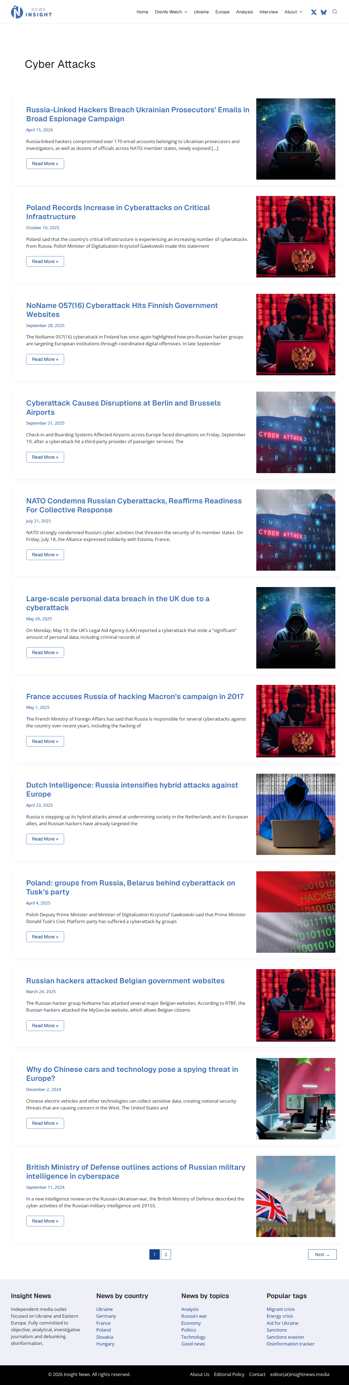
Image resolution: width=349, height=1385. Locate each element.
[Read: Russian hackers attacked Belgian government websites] (295, 1005)
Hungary (105, 1344)
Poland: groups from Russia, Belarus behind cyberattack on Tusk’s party (130, 887)
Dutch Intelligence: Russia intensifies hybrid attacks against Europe (132, 790)
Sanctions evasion (285, 1337)
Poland (103, 1330)
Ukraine (104, 1309)
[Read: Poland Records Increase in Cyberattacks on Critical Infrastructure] (295, 236)
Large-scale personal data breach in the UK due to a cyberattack (118, 603)
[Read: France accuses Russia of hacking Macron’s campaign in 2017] (295, 720)
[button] (184, 11)
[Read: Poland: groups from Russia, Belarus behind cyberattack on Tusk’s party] (295, 911)
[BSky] (324, 12)
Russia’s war (194, 1316)
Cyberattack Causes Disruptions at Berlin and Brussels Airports (123, 407)
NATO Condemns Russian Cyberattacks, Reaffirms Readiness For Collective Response (134, 505)
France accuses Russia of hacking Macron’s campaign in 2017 (135, 696)
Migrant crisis (281, 1309)
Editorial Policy (229, 1374)
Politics (188, 1330)
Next (322, 1254)
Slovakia (104, 1337)
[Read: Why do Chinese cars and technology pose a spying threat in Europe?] (295, 1098)
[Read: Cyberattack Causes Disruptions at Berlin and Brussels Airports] (295, 432)
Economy (191, 1323)
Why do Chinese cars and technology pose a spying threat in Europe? (132, 1074)
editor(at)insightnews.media (299, 1374)
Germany (106, 1316)
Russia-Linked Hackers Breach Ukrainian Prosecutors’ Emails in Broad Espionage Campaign (137, 114)
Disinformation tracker (291, 1344)
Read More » (45, 164)
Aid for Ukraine (283, 1323)
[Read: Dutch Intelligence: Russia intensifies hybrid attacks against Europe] (295, 814)
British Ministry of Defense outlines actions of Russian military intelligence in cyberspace (135, 1172)
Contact (257, 1374)
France (103, 1323)
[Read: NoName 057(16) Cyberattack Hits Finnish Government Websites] (295, 334)
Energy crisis (280, 1316)
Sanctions (277, 1330)
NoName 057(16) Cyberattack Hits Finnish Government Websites (122, 310)
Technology (193, 1337)
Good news (193, 1344)
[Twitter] (314, 12)
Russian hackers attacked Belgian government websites (125, 980)
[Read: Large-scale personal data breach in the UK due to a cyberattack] (295, 627)
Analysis (189, 1309)
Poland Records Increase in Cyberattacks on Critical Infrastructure (118, 212)
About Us (199, 1374)
